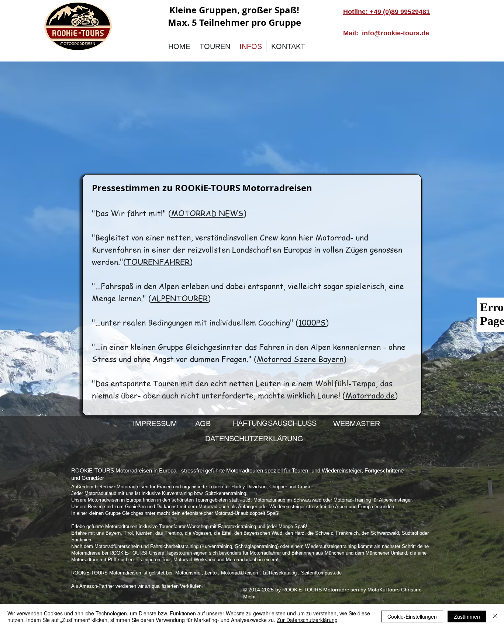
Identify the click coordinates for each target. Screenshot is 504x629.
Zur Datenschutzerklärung (307, 619)
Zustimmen (467, 616)
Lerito (211, 573)
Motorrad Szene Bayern (300, 359)
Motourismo (187, 573)
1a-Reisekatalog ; (281, 573)
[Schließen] (495, 616)
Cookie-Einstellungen (412, 616)
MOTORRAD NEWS (207, 213)
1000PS (312, 322)
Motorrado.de (370, 395)
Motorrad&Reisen (239, 573)
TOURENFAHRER (158, 261)
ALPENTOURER (179, 298)
